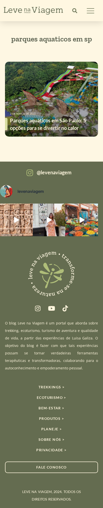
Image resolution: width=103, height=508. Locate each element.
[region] (51, 468)
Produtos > (51, 418)
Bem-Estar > (51, 408)
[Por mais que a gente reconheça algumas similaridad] (16, 220)
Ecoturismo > (51, 397)
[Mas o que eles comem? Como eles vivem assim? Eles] (49, 220)
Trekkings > (51, 387)
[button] (75, 11)
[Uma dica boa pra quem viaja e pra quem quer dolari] (81, 220)
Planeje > (51, 429)
